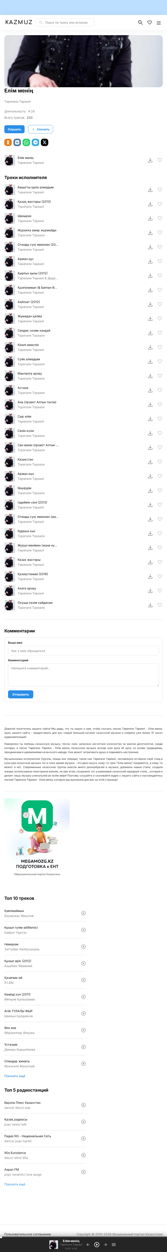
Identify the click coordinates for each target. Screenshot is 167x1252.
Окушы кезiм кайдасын (35, 602)
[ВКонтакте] (17, 142)
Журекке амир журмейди (37, 230)
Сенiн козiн (26, 431)
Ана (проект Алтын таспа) (37, 402)
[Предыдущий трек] (88, 1245)
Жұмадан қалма (30, 316)
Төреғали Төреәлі (17, 101)
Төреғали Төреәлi (31, 192)
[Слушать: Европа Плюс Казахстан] (83, 1105)
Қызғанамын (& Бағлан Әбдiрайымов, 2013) (38, 287)
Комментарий (18, 660)
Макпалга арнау (30, 373)
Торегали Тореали (31, 235)
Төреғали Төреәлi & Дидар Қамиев (38, 278)
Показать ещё (14, 1076)
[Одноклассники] (8, 142)
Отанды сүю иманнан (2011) (38, 244)
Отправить (20, 694)
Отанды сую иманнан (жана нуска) (38, 516)
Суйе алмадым (29, 359)
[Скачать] (150, 160)
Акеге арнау (27, 588)
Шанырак (25, 216)
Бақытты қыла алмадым (36, 187)
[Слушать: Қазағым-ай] (83, 980)
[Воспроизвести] (10, 160)
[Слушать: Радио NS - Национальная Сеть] (83, 1138)
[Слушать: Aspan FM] (83, 1172)
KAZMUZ (18, 22)
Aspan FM (11, 1169)
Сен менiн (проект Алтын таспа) (38, 445)
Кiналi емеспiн (28, 345)
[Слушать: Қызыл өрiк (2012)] (83, 963)
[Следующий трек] (105, 1245)
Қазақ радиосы (15, 1119)
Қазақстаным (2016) (33, 574)
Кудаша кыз (26, 531)
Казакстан (25, 459)
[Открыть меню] (159, 23)
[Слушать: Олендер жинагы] (83, 1063)
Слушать (14, 129)
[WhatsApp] (26, 142)
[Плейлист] (114, 1245)
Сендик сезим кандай (34, 330)
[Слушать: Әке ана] (83, 1030)
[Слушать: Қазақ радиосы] (83, 1121)
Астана (23, 388)
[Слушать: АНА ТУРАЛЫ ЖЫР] (83, 1013)
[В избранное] (159, 160)
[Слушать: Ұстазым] (83, 1047)
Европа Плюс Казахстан (22, 1102)
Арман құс (26, 259)
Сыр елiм (24, 416)
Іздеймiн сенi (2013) (32, 502)
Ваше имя (15, 642)
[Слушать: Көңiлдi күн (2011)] (83, 996)
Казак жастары (29, 559)
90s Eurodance (15, 1153)
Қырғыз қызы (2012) (33, 273)
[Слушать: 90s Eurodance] (83, 1155)
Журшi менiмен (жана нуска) (38, 545)
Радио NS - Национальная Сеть (27, 1136)
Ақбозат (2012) (29, 302)
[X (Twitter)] (44, 142)
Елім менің (25, 158)
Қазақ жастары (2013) (34, 201)
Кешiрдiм (24, 488)
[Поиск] (140, 23)
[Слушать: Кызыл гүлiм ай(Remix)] (83, 930)
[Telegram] (35, 142)
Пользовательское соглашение (27, 1234)
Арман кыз (26, 473)
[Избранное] (149, 22)
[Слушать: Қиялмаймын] (83, 913)
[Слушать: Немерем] (83, 946)
